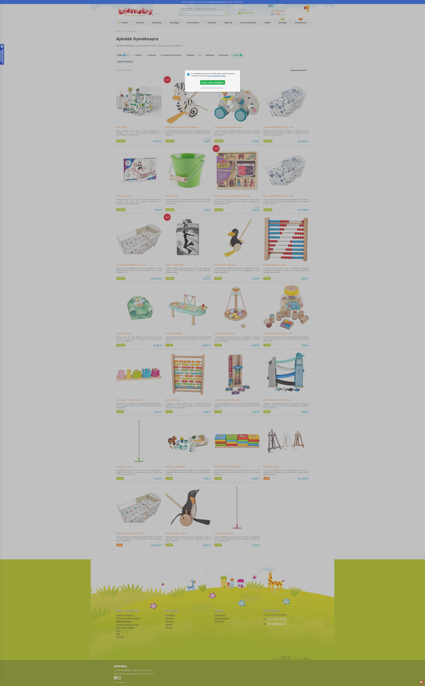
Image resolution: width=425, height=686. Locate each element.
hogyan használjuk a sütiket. (217, 76)
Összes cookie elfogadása (212, 82)
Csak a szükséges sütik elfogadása (213, 88)
